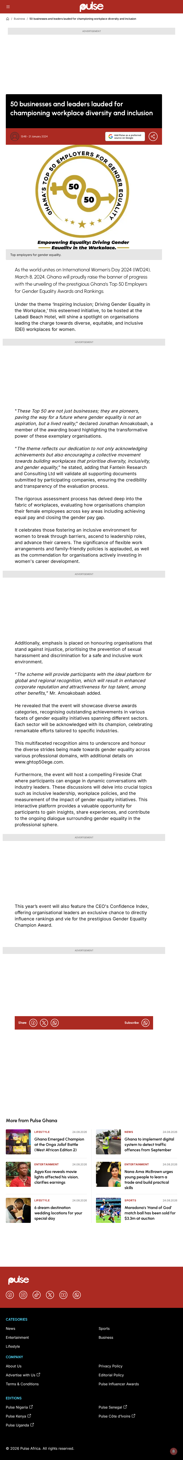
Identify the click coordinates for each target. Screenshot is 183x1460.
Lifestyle (42, 1132)
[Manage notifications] (173, 1451)
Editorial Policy (111, 1375)
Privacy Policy (111, 1366)
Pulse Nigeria (17, 1407)
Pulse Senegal (110, 1407)
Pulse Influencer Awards (119, 1384)
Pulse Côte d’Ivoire (114, 1416)
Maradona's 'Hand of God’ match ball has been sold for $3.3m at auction (150, 1213)
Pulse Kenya (16, 1416)
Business (19, 18)
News (129, 1132)
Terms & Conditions (22, 1384)
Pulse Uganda (17, 1425)
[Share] (153, 136)
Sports (130, 1200)
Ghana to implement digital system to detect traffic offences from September (149, 1144)
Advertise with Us (20, 1375)
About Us (13, 1366)
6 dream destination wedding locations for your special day (58, 1213)
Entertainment (46, 1164)
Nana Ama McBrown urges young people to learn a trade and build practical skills (149, 1179)
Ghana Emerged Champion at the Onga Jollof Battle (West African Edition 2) (59, 1144)
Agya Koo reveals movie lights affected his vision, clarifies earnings (56, 1177)
